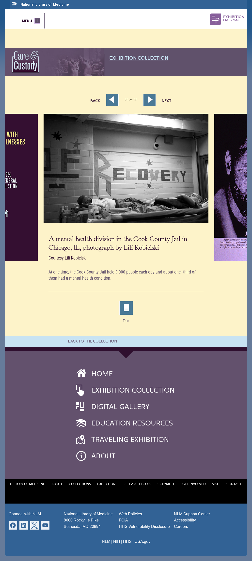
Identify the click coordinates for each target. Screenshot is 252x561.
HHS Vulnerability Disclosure (144, 526)
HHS (127, 541)
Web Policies (130, 514)
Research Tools (137, 484)
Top (238, 552)
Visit (216, 484)
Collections (80, 484)
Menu (27, 21)
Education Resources (132, 423)
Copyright (167, 484)
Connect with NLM (25, 514)
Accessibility (185, 520)
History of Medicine (27, 484)
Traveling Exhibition (130, 439)
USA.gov (142, 541)
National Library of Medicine (44, 4)
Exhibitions (107, 484)
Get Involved (194, 484)
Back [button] (95, 100)
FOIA (123, 520)
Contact (234, 484)
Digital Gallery (120, 406)
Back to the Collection (92, 341)
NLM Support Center (192, 514)
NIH (116, 541)
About (103, 456)
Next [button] (152, 100)
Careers (181, 526)
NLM (106, 541)
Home (102, 373)
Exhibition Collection (138, 58)
